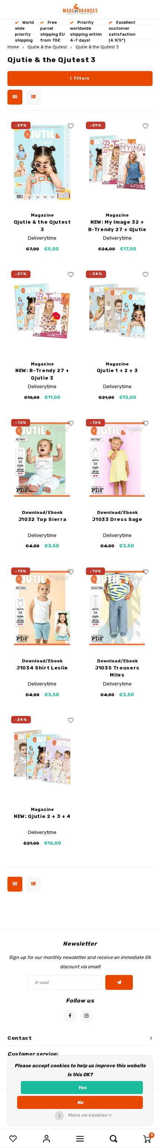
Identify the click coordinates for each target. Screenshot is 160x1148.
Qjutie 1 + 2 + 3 (117, 370)
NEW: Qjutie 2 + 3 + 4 (42, 816)
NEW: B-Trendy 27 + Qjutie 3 (42, 374)
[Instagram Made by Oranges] (86, 1016)
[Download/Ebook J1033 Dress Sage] (117, 459)
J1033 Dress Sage (117, 519)
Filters (82, 78)
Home (13, 47)
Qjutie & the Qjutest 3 (97, 47)
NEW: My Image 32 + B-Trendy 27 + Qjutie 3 (117, 226)
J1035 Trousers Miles (117, 671)
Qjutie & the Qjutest (47, 47)
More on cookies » (89, 1115)
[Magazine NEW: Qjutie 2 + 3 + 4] (42, 756)
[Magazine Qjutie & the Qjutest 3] (42, 162)
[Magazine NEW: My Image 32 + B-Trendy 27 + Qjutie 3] (117, 162)
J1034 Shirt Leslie (42, 668)
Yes (82, 1087)
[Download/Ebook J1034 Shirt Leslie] (42, 608)
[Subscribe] (119, 982)
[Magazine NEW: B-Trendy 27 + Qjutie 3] (42, 311)
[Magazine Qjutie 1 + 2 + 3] (117, 311)
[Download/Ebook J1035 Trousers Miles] (117, 608)
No (80, 1102)
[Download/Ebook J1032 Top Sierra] (42, 459)
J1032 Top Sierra (42, 519)
